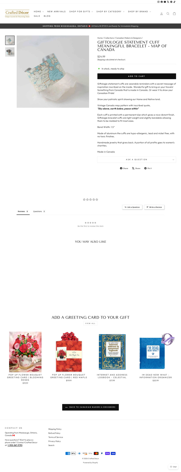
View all (90, 323)
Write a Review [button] (155, 207)
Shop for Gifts (80, 11)
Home (38, 11)
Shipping (101, 59)
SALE (37, 16)
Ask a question (136, 159)
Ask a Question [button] (133, 207)
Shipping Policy (55, 429)
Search (51, 445)
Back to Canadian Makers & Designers (92, 407)
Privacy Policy (54, 441)
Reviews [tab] (21, 211)
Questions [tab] (37, 211)
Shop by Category (109, 11)
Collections (109, 38)
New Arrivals (56, 11)
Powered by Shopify (90, 463)
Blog (47, 16)
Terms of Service (55, 437)
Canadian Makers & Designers (128, 38)
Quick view (25, 287)
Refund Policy (54, 433)
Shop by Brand (138, 11)
